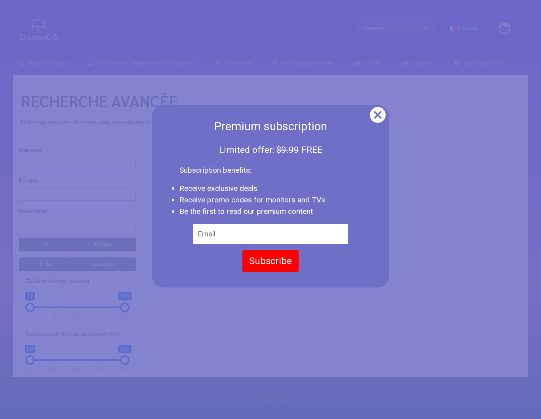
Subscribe (270, 261)
